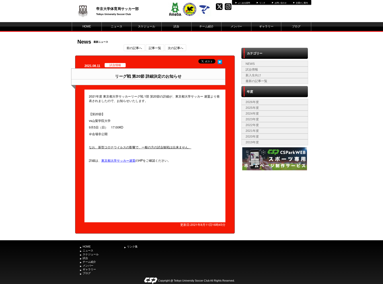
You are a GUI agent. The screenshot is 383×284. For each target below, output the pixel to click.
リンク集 (132, 246)
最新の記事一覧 (256, 81)
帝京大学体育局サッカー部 (117, 8)
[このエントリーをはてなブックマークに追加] (220, 61)
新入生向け (253, 75)
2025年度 (252, 107)
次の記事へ (175, 48)
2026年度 (252, 102)
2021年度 (252, 130)
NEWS (250, 63)
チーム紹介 (206, 26)
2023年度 (252, 119)
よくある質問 (244, 3)
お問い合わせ (281, 3)
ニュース (116, 26)
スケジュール (146, 26)
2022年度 (252, 125)
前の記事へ (134, 48)
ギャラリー (266, 26)
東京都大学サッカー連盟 (118, 160)
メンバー (236, 26)
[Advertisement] (274, 204)
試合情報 (252, 69)
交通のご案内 (302, 3)
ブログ (296, 26)
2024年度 (252, 113)
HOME (86, 26)
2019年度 (252, 142)
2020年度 (252, 136)
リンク (262, 3)
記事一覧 (155, 48)
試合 (176, 26)
